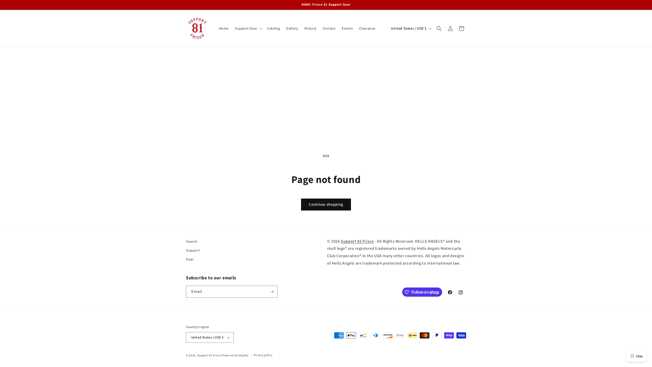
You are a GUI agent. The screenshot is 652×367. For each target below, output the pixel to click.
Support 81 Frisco (357, 241)
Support (193, 250)
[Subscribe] (271, 292)
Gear (190, 259)
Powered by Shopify (235, 355)
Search (191, 241)
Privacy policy (263, 355)
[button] (248, 28)
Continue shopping (326, 204)
